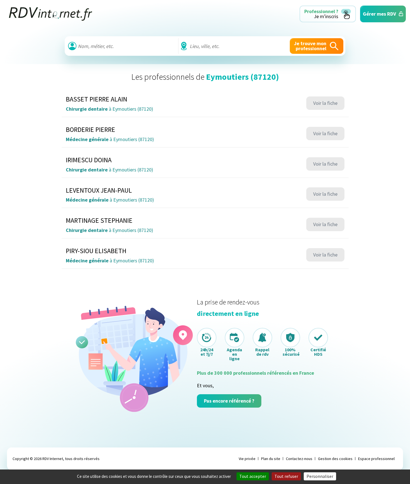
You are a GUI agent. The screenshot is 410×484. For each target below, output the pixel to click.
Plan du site (270, 458)
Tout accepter (252, 476)
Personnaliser (320, 476)
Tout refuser (286, 476)
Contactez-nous (299, 458)
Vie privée (247, 458)
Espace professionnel (376, 458)
